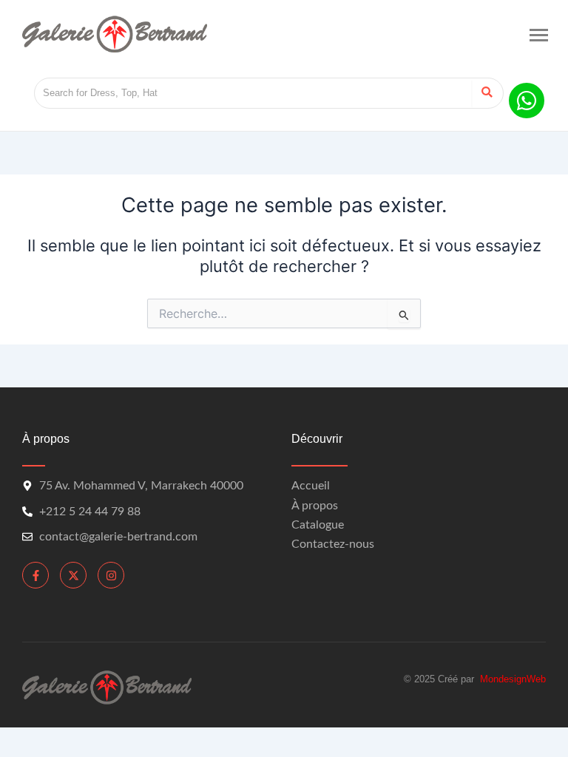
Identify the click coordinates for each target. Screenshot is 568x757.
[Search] (487, 93)
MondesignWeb (513, 679)
